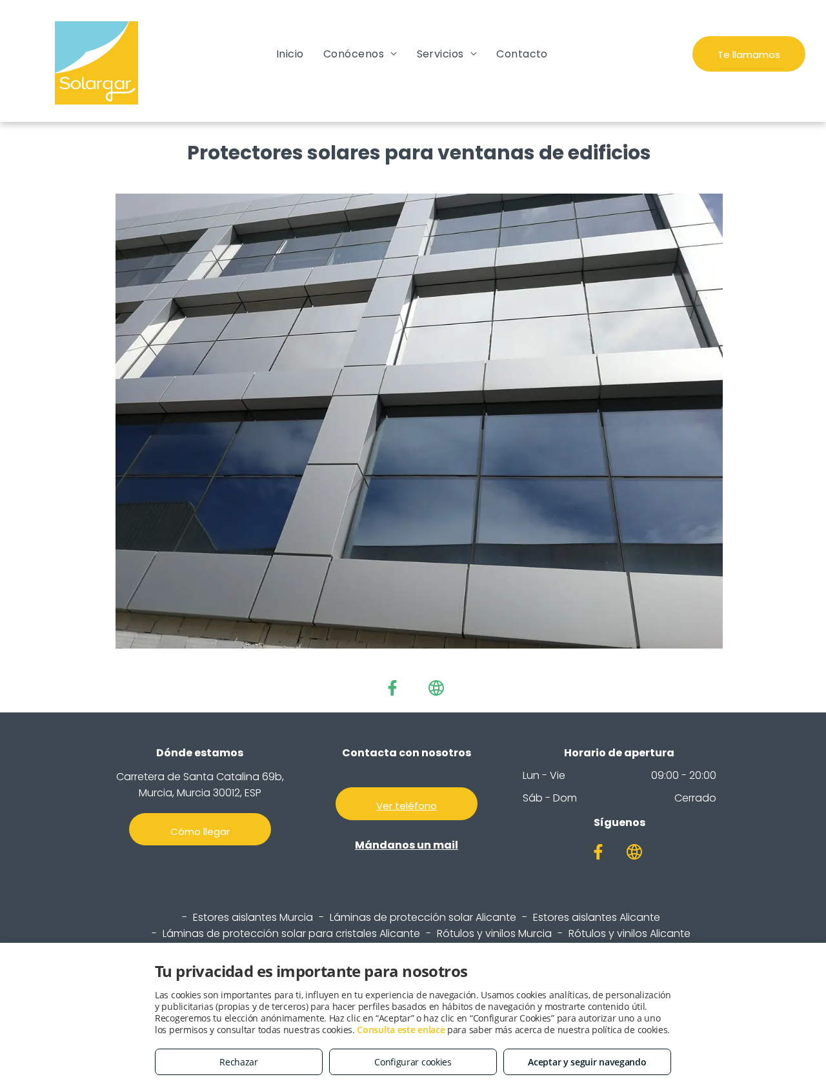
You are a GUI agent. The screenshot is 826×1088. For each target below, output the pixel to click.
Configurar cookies (413, 1062)
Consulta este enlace (401, 1029)
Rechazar (238, 1062)
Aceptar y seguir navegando (587, 1062)
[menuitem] (290, 54)
